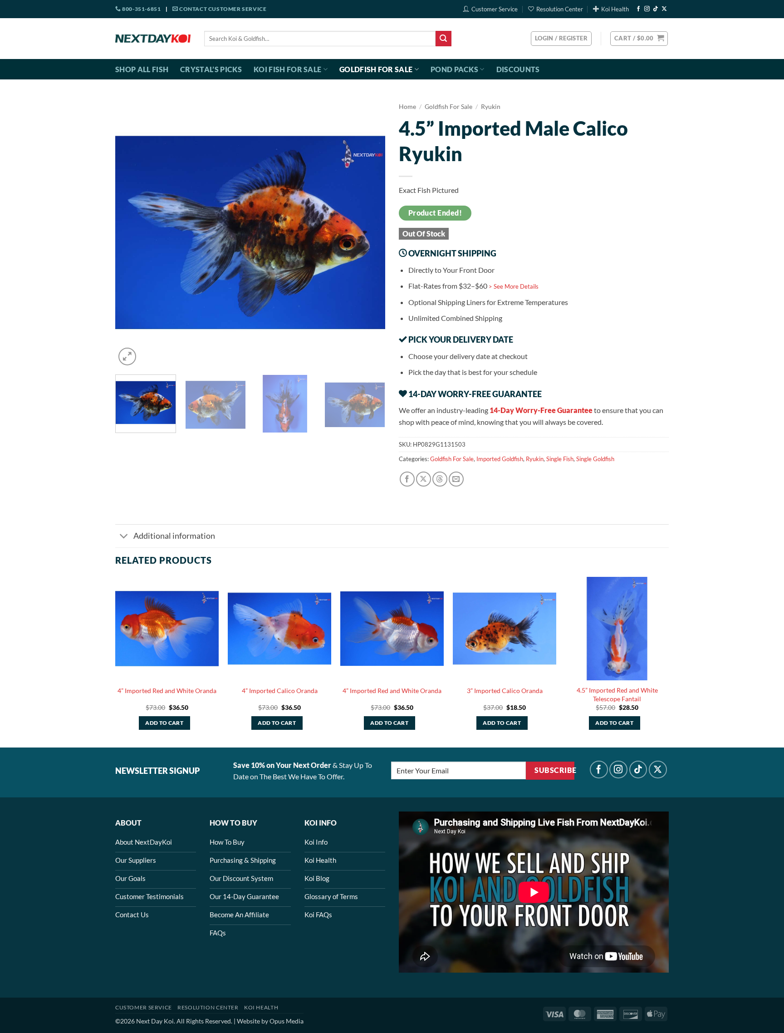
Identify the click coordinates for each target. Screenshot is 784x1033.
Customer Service (494, 9)
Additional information (174, 536)
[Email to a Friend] (456, 479)
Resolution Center (559, 9)
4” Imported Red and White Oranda (167, 690)
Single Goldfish (595, 458)
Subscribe (554, 770)
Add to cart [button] (164, 723)
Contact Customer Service (222, 8)
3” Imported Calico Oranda (505, 690)
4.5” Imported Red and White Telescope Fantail (617, 694)
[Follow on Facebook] (638, 9)
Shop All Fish (141, 69)
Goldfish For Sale (375, 69)
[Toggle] (124, 536)
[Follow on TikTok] (655, 9)
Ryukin (490, 106)
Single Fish (559, 458)
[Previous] (132, 233)
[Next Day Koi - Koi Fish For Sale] (153, 38)
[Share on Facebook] (407, 479)
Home (407, 106)
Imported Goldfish (499, 458)
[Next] (368, 233)
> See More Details (514, 286)
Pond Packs (454, 69)
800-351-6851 (141, 8)
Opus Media (287, 1021)
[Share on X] (423, 479)
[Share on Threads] (439, 479)
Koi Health (615, 9)
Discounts (518, 69)
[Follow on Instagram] (647, 9)
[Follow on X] (664, 9)
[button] (639, 38)
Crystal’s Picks (211, 69)
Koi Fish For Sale (287, 69)
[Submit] (443, 38)
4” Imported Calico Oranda (280, 690)
